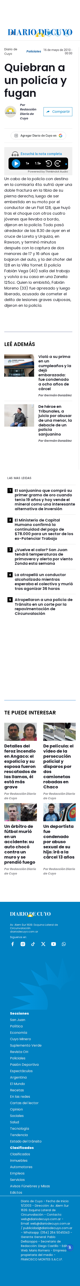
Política (16, 1026)
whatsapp (63, 944)
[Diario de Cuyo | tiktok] (66, 33)
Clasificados (20, 1154)
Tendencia (19, 1134)
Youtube (53, 944)
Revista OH (19, 1051)
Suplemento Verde (26, 1045)
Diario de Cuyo (10, 51)
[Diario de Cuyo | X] (58, 33)
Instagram (22, 944)
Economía (18, 1032)
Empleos (17, 1173)
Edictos (16, 1192)
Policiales (33, 51)
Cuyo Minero (20, 1039)
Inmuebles (19, 1160)
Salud (14, 1122)
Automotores (21, 1166)
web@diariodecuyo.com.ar (41, 1219)
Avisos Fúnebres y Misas (30, 1186)
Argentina (18, 1077)
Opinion (16, 1109)
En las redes (20, 1096)
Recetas (17, 1090)
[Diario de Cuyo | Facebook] (40, 33)
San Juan (17, 1019)
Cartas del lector (24, 1103)
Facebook (12, 944)
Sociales (17, 1115)
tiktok (33, 944)
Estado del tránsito (26, 1141)
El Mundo (17, 1083)
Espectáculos (21, 1071)
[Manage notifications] (70, 1247)
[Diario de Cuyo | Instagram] (49, 33)
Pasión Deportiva (24, 1064)
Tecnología (19, 1128)
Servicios (17, 1179)
